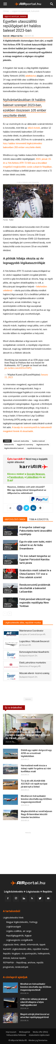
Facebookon (16, 477)
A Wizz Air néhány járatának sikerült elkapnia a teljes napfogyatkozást (33, 1002)
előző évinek (34, 128)
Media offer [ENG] (40, 1032)
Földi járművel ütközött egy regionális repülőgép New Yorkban (34, 603)
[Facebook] (8, 898)
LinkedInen (32, 477)
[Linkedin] (24, 898)
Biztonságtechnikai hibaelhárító (34, 652)
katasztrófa (9, 444)
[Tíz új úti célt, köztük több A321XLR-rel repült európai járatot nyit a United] (10, 784)
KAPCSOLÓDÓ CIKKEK (15, 519)
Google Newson (36, 474)
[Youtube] (48, 898)
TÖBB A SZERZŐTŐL (39, 519)
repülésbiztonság (34, 448)
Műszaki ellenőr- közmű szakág (34, 673)
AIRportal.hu (17, 36)
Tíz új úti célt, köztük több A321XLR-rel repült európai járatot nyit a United (34, 784)
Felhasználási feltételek (16, 1035)
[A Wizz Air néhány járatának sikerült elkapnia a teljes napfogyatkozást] (10, 1003)
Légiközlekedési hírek (13, 917)
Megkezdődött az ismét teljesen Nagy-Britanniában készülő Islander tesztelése (36, 814)
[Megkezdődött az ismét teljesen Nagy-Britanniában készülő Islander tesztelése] (10, 815)
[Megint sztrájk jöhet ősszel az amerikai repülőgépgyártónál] (10, 1018)
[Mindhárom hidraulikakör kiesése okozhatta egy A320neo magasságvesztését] (10, 800)
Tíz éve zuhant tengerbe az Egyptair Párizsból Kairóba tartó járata (35, 559)
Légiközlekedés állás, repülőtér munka (23, 622)
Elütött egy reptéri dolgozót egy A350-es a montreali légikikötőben (36, 753)
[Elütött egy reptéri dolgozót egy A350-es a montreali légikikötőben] (10, 754)
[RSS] (32, 898)
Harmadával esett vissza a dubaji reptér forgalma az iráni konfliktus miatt (36, 768)
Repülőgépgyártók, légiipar (19, 935)
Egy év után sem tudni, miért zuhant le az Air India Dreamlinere (35, 545)
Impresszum (11, 1032)
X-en (9, 480)
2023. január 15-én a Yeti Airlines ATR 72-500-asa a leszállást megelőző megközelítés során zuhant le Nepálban (27, 163)
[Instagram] (16, 898)
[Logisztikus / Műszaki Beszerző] (11, 644)
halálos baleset (38, 441)
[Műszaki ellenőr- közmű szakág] (11, 676)
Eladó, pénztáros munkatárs (32, 662)
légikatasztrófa (42, 444)
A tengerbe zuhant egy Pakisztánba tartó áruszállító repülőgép (35, 531)
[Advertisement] (28, 853)
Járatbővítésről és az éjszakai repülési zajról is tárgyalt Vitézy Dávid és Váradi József (28, 735)
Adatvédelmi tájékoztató (39, 1035)
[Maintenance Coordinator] (11, 634)
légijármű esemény (25, 444)
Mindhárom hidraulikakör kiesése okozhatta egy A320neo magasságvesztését (36, 799)
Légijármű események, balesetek (25, 11)
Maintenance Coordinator (31, 631)
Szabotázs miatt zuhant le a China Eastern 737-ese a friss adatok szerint (35, 574)
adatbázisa (30, 75)
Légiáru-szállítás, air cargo (18, 931)
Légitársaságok (13, 926)
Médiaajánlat (24, 1032)
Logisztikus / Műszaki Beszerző (34, 641)
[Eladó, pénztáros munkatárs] (11, 665)
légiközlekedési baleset (14, 448)
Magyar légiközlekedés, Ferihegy (21, 922)
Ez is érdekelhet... (14, 707)
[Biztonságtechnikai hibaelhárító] (11, 655)
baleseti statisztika (21, 441)
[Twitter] (40, 898)
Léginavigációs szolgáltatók (19, 940)
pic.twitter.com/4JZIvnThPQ (18, 368)
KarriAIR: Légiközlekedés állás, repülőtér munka (26, 949)
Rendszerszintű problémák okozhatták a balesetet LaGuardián (34, 588)
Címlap (6, 11)
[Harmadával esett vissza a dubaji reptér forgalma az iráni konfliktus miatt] (10, 769)
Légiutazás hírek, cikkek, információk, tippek (24, 944)
